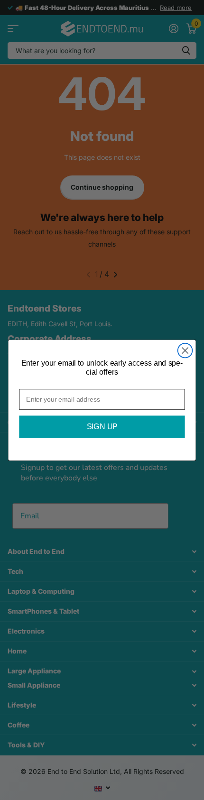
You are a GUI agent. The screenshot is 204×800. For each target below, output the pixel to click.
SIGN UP (102, 427)
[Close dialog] (185, 350)
